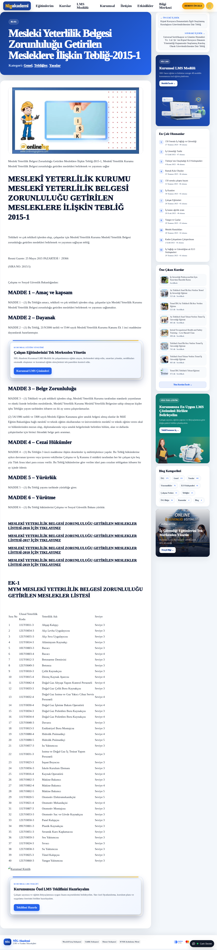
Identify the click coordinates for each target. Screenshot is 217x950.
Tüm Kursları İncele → (182, 385)
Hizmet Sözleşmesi (109, 942)
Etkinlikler (145, 6)
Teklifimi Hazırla (26, 907)
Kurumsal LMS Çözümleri (32, 370)
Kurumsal (107, 6)
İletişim (126, 6)
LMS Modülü (82, 6)
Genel (28, 65)
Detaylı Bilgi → (168, 550)
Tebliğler (40, 65)
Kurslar (65, 6)
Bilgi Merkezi (165, 6)
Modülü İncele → (168, 83)
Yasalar (55, 65)
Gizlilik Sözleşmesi (92, 942)
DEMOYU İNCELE (193, 6)
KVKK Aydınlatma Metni (129, 942)
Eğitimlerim (45, 6)
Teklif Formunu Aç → (170, 430)
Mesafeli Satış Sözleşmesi (72, 942)
